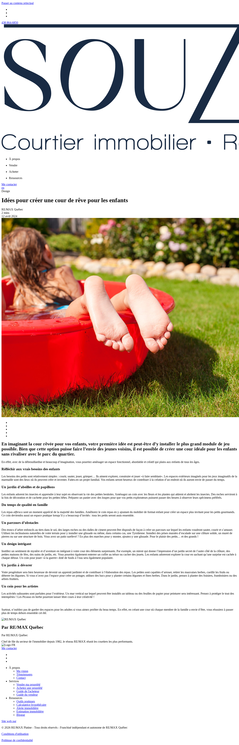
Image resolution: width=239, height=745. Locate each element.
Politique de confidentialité (17, 740)
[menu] (123, 159)
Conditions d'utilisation (15, 733)
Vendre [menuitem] (13, 165)
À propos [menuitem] (14, 159)
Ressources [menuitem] (15, 178)
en (2, 187)
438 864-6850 (9, 22)
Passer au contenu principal (17, 3)
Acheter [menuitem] (13, 171)
